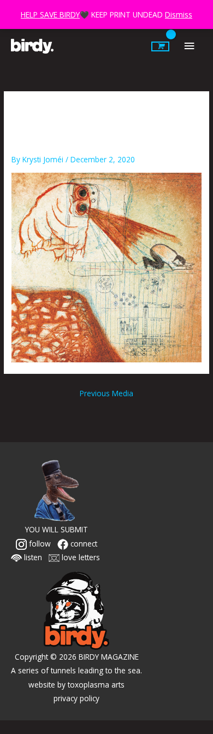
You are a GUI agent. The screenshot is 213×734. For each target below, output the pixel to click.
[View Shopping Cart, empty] (160, 46)
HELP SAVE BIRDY (50, 14)
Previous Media (106, 393)
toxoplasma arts (96, 684)
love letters (80, 557)
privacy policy (76, 698)
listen (32, 557)
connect (82, 543)
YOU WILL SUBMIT (56, 529)
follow (39, 543)
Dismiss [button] (178, 14)
